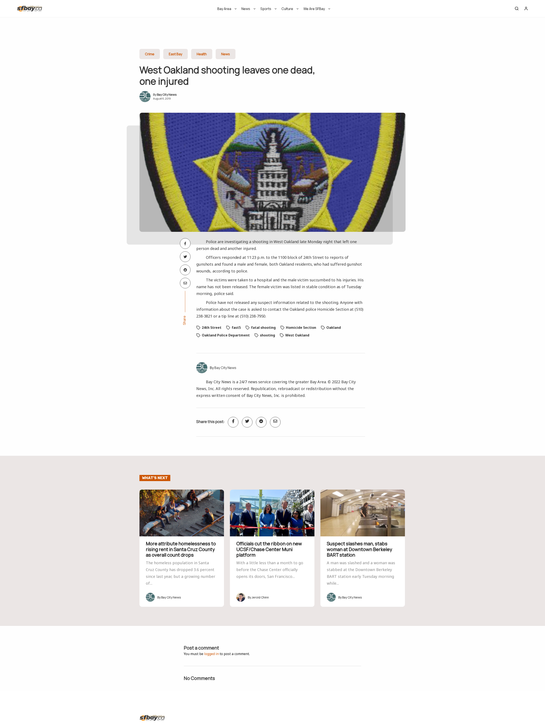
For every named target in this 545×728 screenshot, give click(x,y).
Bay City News (167, 95)
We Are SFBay (314, 8)
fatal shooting (263, 327)
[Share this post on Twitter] (185, 256)
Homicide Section (301, 327)
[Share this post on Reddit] (185, 270)
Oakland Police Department (226, 335)
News (245, 8)
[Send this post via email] (185, 283)
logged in (211, 653)
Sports (265, 8)
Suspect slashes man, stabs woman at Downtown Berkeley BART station (359, 549)
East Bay (175, 54)
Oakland (333, 327)
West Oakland (297, 335)
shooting (267, 335)
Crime (149, 54)
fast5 (236, 327)
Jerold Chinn (260, 597)
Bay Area (224, 8)
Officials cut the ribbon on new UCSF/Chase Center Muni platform (269, 549)
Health (202, 54)
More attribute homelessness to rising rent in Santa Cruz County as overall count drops (181, 549)
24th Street (211, 327)
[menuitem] (225, 10)
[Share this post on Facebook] (185, 243)
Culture (287, 8)
